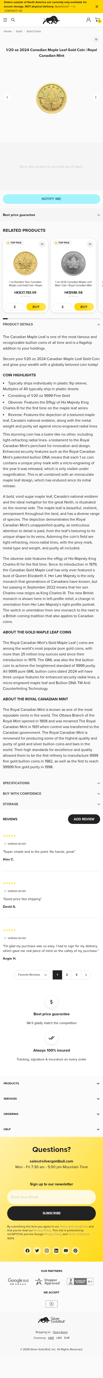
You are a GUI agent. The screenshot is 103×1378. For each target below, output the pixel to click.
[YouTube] (66, 1250)
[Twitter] (37, 1250)
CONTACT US (13, 11)
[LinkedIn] (56, 1250)
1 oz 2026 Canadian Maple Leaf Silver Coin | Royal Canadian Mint (73, 284)
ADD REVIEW (84, 819)
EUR (66, 1338)
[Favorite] (96, 39)
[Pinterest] (75, 1250)
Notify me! (51, 199)
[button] (51, 215)
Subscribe (52, 1213)
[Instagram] (47, 1250)
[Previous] (7, 97)
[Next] (95, 97)
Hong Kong (60, 1332)
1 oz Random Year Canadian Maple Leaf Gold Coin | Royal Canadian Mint (25, 284)
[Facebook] (27, 1250)
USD (59, 1338)
